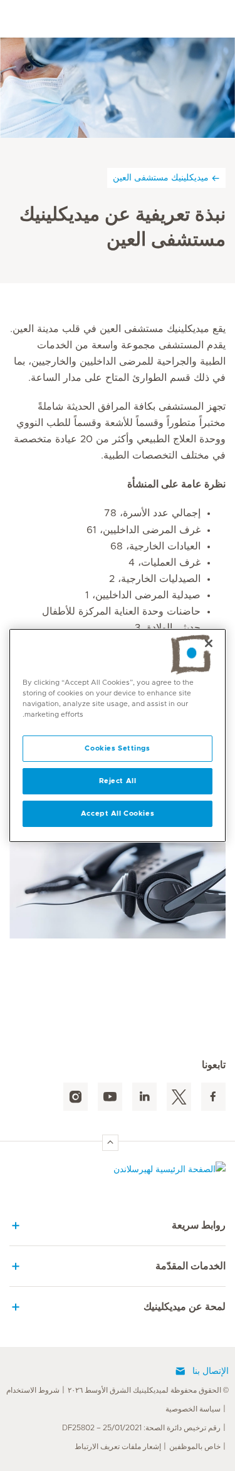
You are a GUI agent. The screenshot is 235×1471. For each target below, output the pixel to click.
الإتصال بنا (210, 1371)
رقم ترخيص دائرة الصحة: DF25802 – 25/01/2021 (141, 1428)
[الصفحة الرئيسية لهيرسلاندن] (117, 1172)
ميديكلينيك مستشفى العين (161, 177)
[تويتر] (179, 1097)
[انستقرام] (75, 1097)
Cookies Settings (117, 748)
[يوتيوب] (110, 1097)
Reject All (118, 780)
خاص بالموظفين (195, 1446)
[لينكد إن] (144, 1097)
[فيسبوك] (213, 1097)
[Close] (208, 643)
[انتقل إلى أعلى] (110, 1142)
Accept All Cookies (117, 813)
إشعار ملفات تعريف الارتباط (118, 1446)
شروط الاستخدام (33, 1390)
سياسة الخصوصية (193, 1409)
